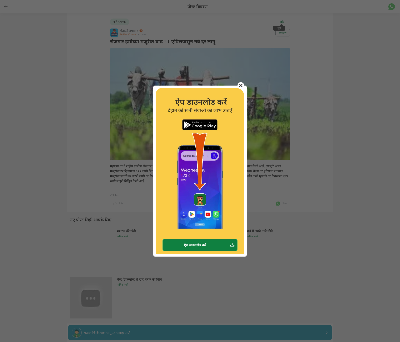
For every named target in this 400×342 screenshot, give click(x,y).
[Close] (241, 85)
